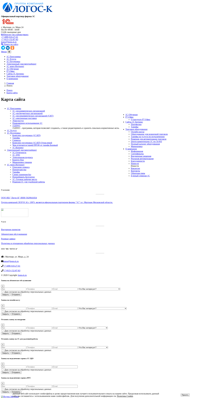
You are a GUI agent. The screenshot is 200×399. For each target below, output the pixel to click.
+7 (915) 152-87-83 (9, 39)
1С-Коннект (18, 147)
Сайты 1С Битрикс (15, 74)
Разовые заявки (8, 239)
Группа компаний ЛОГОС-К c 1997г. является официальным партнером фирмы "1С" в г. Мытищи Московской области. (57, 202)
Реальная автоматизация (142, 158)
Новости (135, 163)
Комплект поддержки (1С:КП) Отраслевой (32, 143)
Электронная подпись (22, 157)
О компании (12, 78)
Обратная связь (138, 173)
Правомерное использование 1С (27, 123)
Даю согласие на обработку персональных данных (27, 292)
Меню (4, 52)
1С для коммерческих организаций (28, 111)
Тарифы (16, 138)
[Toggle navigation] (9, 51)
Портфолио (136, 124)
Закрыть (5, 295)
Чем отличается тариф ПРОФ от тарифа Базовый (35, 145)
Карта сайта (12, 93)
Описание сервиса (21, 167)
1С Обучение (13, 69)
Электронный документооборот (21, 64)
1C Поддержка (13, 61)
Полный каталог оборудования (145, 144)
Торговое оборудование (18, 76)
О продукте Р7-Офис (140, 119)
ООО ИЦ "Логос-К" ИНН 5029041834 (19, 198)
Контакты (135, 171)
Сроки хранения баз (21, 174)
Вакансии (135, 168)
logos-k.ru (22, 275)
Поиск (10, 90)
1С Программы (14, 56)
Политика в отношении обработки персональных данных (28, 243)
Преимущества (19, 169)
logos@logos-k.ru (8, 42)
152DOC (16, 125)
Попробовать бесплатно (23, 177)
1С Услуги (11, 59)
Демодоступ (18, 121)
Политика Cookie (125, 396)
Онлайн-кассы (137, 132)
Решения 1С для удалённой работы (28, 182)
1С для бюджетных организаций (27, 113)
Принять (185, 395)
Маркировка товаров (22, 162)
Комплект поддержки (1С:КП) (26, 135)
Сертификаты (137, 154)
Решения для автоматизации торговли (148, 139)
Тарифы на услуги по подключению (148, 136)
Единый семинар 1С (140, 176)
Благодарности (138, 161)
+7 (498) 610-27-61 (9, 37)
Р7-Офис (11, 71)
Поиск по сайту (10, 44)
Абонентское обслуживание (14, 234)
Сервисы (16, 140)
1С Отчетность (19, 152)
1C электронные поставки (24, 118)
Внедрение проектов (10, 229)
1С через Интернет (15, 66)
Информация (137, 151)
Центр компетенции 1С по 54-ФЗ (146, 141)
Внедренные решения (141, 156)
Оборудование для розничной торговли (149, 134)
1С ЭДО (16, 155)
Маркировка (136, 146)
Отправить (16, 295)
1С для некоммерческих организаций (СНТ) (32, 116)
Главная (10, 83)
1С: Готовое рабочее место (24, 179)
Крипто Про (18, 160)
